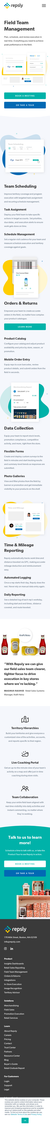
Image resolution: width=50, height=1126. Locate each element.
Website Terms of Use (19, 1114)
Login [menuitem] (6, 1081)
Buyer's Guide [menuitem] (11, 1064)
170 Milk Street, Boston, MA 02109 (20, 937)
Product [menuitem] (8, 959)
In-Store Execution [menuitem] (13, 984)
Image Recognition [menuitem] (13, 988)
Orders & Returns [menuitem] (12, 976)
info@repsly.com (12, 942)
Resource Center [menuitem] (12, 1056)
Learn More (25, 327)
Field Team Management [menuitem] (15, 972)
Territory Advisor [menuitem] (12, 993)
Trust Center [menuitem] (10, 1048)
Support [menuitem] (8, 1085)
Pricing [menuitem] (7, 1039)
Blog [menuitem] (6, 1060)
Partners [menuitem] (8, 1052)
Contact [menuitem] (8, 1043)
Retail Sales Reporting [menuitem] (14, 968)
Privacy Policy (36, 1114)
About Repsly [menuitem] (10, 1031)
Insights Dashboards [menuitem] (14, 964)
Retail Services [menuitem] (11, 1018)
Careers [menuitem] (7, 1035)
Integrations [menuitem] (10, 980)
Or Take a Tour (25, 105)
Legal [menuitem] (6, 1090)
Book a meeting (25, 96)
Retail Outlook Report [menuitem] (14, 1068)
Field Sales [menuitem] (9, 1010)
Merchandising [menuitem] (11, 1006)
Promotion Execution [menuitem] (14, 1014)
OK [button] (25, 1120)
